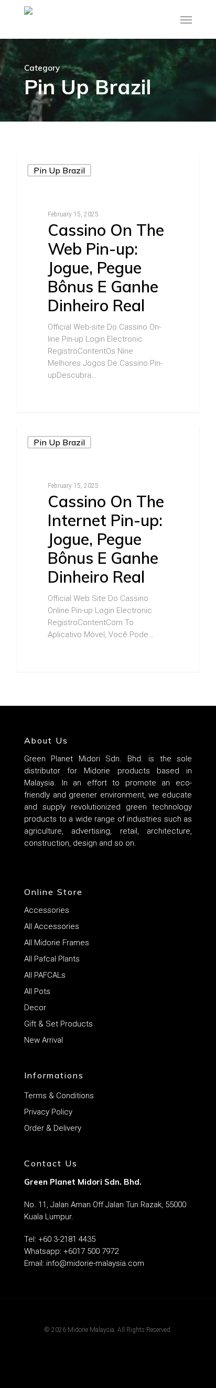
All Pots (37, 991)
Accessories (46, 910)
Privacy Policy (48, 1112)
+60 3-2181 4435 (66, 1239)
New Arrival (43, 1040)
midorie (48, 399)
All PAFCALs (45, 975)
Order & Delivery (52, 1128)
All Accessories (51, 926)
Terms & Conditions (59, 1095)
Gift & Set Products (58, 1024)
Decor (35, 1007)
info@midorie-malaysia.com (95, 1263)
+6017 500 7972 (89, 1251)
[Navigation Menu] (186, 19)
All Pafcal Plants (52, 959)
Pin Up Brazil (59, 170)
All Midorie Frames (56, 942)
